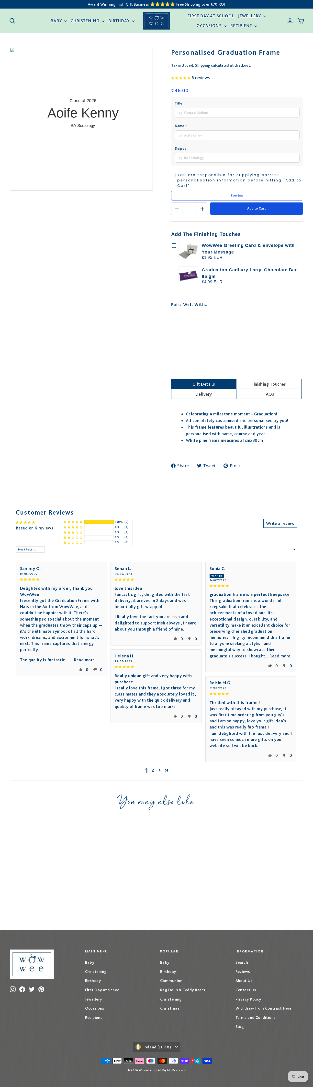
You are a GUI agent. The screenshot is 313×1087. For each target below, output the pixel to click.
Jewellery (250, 16)
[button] (181, 77)
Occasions (210, 25)
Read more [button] (84, 659)
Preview (237, 195)
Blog (239, 1026)
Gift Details (203, 384)
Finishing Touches (269, 384)
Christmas (169, 1008)
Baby (57, 20)
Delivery (204, 394)
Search (241, 962)
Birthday (119, 20)
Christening (86, 20)
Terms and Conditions (255, 1017)
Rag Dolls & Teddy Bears (182, 989)
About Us (244, 980)
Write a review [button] (280, 523)
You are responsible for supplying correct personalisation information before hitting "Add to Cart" (239, 180)
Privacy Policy (248, 999)
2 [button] (153, 770)
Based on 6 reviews (34, 527)
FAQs (269, 394)
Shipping (202, 65)
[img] (61, 579)
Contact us (245, 989)
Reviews (242, 971)
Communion (171, 980)
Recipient (241, 25)
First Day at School (211, 16)
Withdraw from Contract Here (263, 1008)
